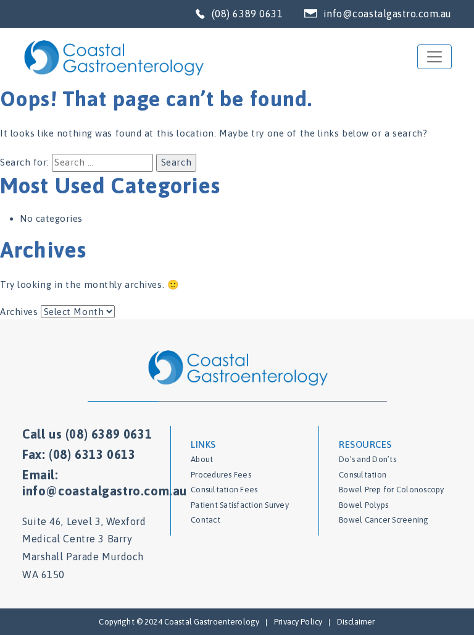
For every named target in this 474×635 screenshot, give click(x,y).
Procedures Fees (221, 474)
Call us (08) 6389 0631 (87, 434)
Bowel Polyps (363, 505)
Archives (19, 311)
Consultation (362, 474)
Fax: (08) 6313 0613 (78, 454)
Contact (205, 519)
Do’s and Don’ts (367, 459)
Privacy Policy (298, 621)
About (202, 459)
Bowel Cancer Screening (384, 519)
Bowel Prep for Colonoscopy (391, 489)
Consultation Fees (224, 489)
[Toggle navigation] (434, 56)
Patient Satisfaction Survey (240, 505)
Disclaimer (356, 621)
